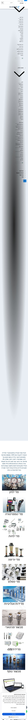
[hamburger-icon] (25, 0)
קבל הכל (14, 714)
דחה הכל (14, 710)
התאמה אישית (14, 707)
